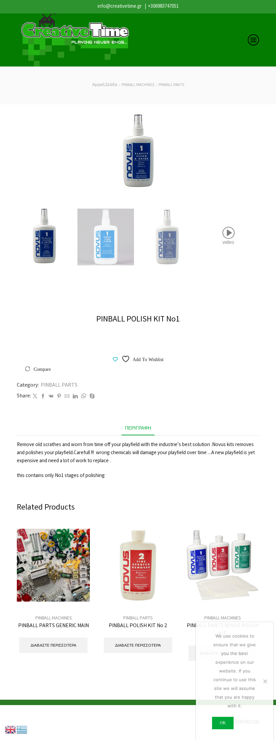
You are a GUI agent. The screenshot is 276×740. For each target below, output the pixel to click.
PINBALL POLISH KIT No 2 (138, 626)
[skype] (91, 397)
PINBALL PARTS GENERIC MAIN (53, 626)
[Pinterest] (59, 397)
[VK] (51, 397)
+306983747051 (163, 6)
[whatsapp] (83, 397)
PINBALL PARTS (171, 85)
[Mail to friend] (67, 397)
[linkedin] (75, 397)
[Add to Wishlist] (77, 595)
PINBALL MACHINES (138, 85)
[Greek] (22, 729)
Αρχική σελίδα (104, 85)
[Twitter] (35, 397)
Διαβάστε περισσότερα (77, 580)
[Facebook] (43, 397)
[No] (265, 681)
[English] (10, 729)
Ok (223, 723)
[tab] (138, 428)
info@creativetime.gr (120, 6)
